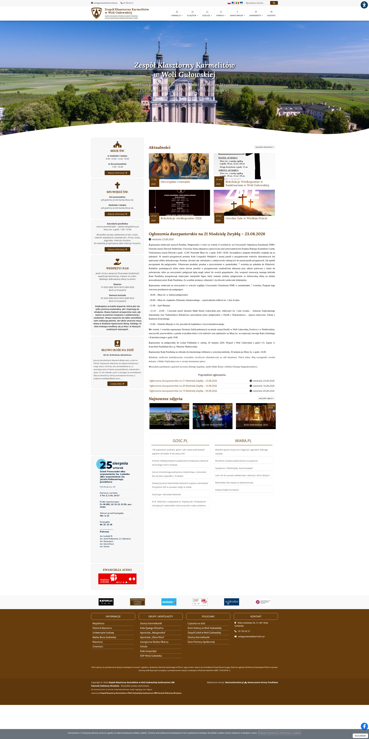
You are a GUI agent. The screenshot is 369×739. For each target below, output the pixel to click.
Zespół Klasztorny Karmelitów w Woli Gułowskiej (127, 13)
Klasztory (98, 641)
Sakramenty (255, 15)
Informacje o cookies (290, 732)
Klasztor (191, 15)
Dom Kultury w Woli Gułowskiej (204, 628)
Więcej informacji (116, 172)
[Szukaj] (274, 3)
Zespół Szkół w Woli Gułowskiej (204, 632)
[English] (233, 2)
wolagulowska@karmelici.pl (105, 3)
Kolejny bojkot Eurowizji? (227, 489)
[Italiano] (237, 2)
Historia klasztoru (102, 628)
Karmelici (176, 15)
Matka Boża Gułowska (104, 637)
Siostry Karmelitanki (151, 623)
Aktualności (160, 147)
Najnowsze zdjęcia (165, 398)
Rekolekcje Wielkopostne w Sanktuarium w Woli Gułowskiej (247, 183)
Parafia (220, 15)
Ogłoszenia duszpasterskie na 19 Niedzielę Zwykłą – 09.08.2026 (183, 390)
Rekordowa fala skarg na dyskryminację (234, 482)
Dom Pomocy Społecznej (201, 641)
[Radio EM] (169, 601)
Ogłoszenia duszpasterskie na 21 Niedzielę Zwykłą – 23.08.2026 (207, 233)
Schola (143, 646)
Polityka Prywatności (268, 732)
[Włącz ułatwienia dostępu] (364, 4)
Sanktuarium (236, 15)
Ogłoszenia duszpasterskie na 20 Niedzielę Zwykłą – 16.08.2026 (183, 385)
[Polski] (229, 2)
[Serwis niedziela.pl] (138, 601)
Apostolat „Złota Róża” (152, 637)
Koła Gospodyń (148, 651)
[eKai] (263, 601)
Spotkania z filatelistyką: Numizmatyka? (234, 468)
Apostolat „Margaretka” (153, 632)
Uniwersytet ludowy (103, 632)
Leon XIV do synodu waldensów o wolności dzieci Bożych (242, 475)
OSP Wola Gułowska (151, 655)
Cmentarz (98, 646)
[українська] (241, 2)
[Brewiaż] (106, 601)
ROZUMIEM (360, 735)
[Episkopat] (232, 601)
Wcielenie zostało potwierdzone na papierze (236, 460)
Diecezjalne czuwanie (175, 181)
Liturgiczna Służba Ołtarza (154, 641)
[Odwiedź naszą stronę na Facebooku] (364, 726)
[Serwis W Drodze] (200, 601)
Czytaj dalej (116, 383)
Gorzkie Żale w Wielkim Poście (246, 218)
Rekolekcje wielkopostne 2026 (181, 218)
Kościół (206, 15)
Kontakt (271, 15)
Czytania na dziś (196, 623)
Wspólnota (98, 623)
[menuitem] (177, 13)
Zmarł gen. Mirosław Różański (166, 494)
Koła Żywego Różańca (151, 628)
